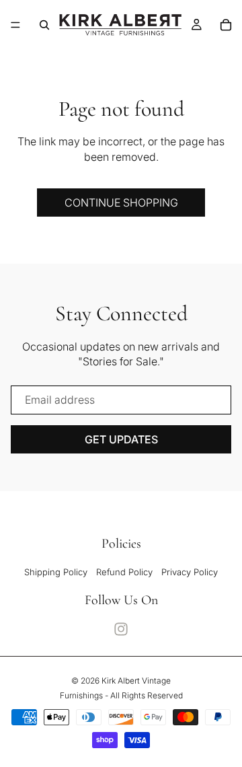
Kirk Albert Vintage (136, 680)
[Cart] (226, 25)
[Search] (44, 25)
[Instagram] (121, 629)
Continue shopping (121, 202)
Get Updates (121, 439)
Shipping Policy (55, 572)
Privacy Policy (189, 572)
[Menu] (15, 24)
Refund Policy (124, 572)
